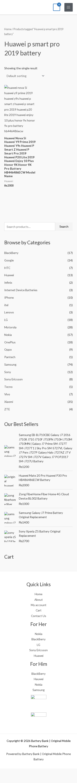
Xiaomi (8, 401)
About (38, 599)
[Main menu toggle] (68, 7)
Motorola (10, 327)
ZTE (7, 409)
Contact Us (38, 616)
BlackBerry (11, 253)
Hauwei (38, 679)
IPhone (9, 297)
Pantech (9, 357)
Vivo (7, 394)
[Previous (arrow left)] (5, 779)
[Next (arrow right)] (16, 779)
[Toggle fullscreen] (16, 772)
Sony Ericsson (13, 379)
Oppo (8, 349)
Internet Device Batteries (20, 290)
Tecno (8, 387)
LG (6, 320)
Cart (38, 610)
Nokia (8, 335)
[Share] (28, 772)
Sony (7, 372)
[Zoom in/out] (5, 772)
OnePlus (10, 342)
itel (6, 305)
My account (38, 605)
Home (8, 29)
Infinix (8, 282)
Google (9, 260)
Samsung (10, 364)
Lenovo (9, 312)
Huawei (9, 275)
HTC (7, 268)
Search (63, 226)
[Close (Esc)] (39, 772)
